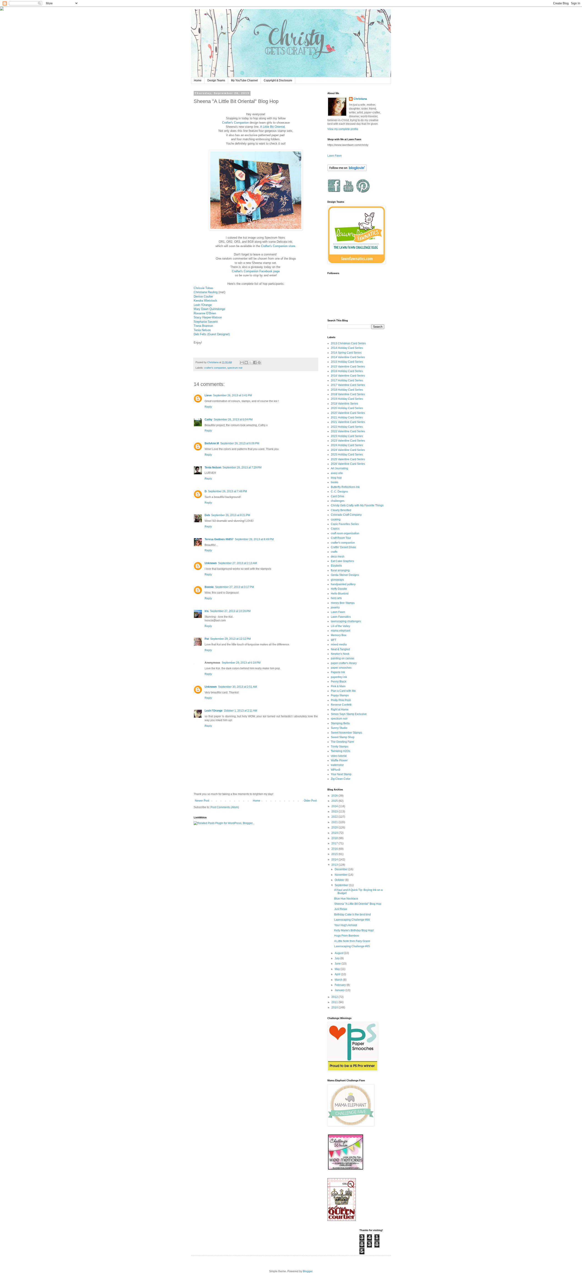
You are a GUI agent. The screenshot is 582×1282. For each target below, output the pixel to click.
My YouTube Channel (244, 80)
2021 (335, 822)
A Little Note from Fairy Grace (352, 941)
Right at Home (340, 709)
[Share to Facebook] (255, 362)
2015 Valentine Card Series (348, 366)
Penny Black (338, 681)
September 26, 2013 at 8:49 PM (254, 539)
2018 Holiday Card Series (347, 389)
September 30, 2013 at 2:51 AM (237, 686)
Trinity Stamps (339, 746)
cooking (336, 519)
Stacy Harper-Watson (208, 317)
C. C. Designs (339, 491)
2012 (335, 997)
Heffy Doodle (339, 588)
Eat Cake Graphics (342, 561)
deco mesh (337, 556)
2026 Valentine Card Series (348, 463)
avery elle (337, 473)
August (339, 953)
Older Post (310, 800)
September (342, 885)
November (341, 874)
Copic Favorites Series (345, 524)
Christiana (360, 98)
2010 (335, 1007)
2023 (335, 811)
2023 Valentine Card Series (348, 440)
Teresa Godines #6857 (219, 539)
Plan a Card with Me (343, 690)
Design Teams (216, 80)
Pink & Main (338, 686)
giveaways (337, 579)
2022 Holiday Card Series (347, 426)
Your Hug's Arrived (345, 925)
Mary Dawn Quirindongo (209, 309)
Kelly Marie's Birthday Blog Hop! (354, 930)
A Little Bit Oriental (272, 126)
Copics (335, 528)
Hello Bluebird (340, 593)
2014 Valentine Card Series (348, 357)
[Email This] (242, 362)
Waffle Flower (339, 760)
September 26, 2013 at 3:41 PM (232, 395)
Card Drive (337, 496)
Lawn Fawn (334, 155)
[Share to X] (250, 362)
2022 (335, 816)
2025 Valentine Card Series (348, 459)
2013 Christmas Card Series (348, 343)
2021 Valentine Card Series (348, 422)
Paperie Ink (338, 672)
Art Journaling (339, 468)
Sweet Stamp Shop (342, 737)
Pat (207, 638)
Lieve (208, 395)
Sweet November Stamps (346, 732)
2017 (335, 843)
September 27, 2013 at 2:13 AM (237, 563)
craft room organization (345, 533)
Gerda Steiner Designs (345, 575)
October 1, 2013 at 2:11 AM (240, 710)
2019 (335, 833)
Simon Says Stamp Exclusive (349, 714)
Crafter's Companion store (278, 246)
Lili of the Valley (340, 626)
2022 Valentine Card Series (348, 431)
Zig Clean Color (340, 778)
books (334, 482)
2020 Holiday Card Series (347, 408)
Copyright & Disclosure (278, 80)
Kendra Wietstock (205, 300)
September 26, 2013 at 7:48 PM (227, 491)
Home (197, 80)
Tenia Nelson (202, 330)
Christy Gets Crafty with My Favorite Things (357, 505)
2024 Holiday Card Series (347, 445)
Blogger (307, 1271)
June (338, 963)
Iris (207, 611)
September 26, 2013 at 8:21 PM (230, 515)
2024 (335, 806)
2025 (335, 800)
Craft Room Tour (341, 538)
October (340, 880)
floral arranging (340, 570)
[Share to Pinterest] (259, 362)
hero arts (336, 598)
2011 (335, 1002)
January (340, 990)
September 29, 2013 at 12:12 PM (230, 638)
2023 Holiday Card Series (347, 436)
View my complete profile (342, 129)
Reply (208, 406)
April (338, 974)
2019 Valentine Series (344, 403)
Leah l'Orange (203, 305)
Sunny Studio (339, 728)
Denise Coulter (203, 296)
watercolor (337, 765)
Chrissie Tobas (203, 288)
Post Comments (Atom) (225, 807)
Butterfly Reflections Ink (345, 487)
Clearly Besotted (341, 510)
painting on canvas (342, 658)
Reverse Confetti (341, 704)
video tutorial (339, 755)
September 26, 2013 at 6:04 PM (233, 419)
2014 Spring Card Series (346, 352)
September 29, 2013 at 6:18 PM (241, 662)
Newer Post (202, 800)
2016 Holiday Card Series (347, 371)
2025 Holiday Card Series (347, 454)
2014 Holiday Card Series (347, 348)
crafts (334, 551)
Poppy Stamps (340, 695)
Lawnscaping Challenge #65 (352, 946)
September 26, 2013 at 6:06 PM (239, 443)
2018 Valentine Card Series (348, 394)
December (341, 869)
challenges (337, 500)
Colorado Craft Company (346, 514)
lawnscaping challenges (346, 621)
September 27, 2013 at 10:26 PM (230, 611)
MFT (333, 640)
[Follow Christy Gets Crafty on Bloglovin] (347, 170)
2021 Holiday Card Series (347, 417)
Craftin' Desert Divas (343, 547)
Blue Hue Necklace (346, 898)
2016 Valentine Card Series (348, 375)
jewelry (335, 607)
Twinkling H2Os (340, 751)
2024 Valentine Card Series (348, 450)
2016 (335, 848)
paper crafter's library (344, 663)
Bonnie (209, 587)
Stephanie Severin (206, 321)
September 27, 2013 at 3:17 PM (234, 587)
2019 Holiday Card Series (347, 398)
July (337, 958)
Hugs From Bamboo (346, 935)
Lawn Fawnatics (341, 616)
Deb (207, 515)
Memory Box (338, 635)
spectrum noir (235, 367)
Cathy (208, 419)
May (338, 969)
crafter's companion (215, 367)
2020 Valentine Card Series (348, 413)
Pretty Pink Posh (341, 700)
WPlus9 (335, 769)
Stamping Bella (340, 723)
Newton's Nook (340, 653)
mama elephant (340, 630)
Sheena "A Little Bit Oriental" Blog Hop (357, 903)
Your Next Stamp (341, 774)
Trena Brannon (203, 325)
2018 (335, 838)
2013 (335, 864)
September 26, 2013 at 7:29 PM (242, 467)
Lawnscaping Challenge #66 (352, 919)
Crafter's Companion (235, 122)
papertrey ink (339, 677)
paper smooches (341, 667)
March (339, 979)
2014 (335, 859)
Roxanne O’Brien (205, 313)
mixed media (339, 644)
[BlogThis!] (246, 362)
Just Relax (340, 909)
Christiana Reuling (206, 292)
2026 (335, 795)
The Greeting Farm (342, 741)
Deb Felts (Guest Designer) (212, 334)
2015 (335, 854)
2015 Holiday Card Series (347, 361)
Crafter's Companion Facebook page (256, 271)
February (340, 985)
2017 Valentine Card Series (348, 385)
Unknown (211, 563)
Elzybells (336, 565)
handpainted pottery (343, 584)
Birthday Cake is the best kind (352, 914)
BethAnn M (212, 443)
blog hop (336, 477)
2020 (335, 827)
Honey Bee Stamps (343, 603)
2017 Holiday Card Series (347, 380)
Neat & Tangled (340, 649)
